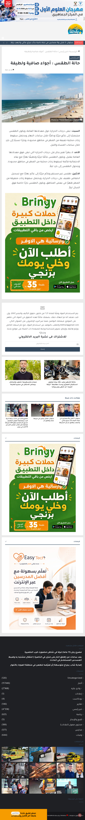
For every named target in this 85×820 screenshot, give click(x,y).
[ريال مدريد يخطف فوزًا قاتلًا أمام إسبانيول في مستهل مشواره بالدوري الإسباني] (15, 770)
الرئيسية (73, 52)
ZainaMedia (50, 815)
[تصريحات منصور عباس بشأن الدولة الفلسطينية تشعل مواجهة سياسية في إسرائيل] (70, 786)
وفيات (79, 735)
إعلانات (78, 694)
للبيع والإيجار (76, 720)
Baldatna (63, 815)
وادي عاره (75, 689)
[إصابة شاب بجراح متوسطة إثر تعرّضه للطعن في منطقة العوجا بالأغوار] (15, 754)
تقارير (79, 704)
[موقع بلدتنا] (75, 28)
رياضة (79, 714)
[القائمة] (3, 38)
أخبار (80, 683)
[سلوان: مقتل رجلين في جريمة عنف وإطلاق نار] (42, 410)
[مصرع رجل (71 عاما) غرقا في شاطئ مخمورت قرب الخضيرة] (70, 754)
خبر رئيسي (63, 52)
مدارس (78, 730)
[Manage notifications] (80, 815)
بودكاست (77, 699)
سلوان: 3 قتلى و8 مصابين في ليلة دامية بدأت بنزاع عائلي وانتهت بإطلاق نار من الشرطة (69, 421)
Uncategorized (75, 678)
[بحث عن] (82, 38)
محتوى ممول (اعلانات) (71, 725)
